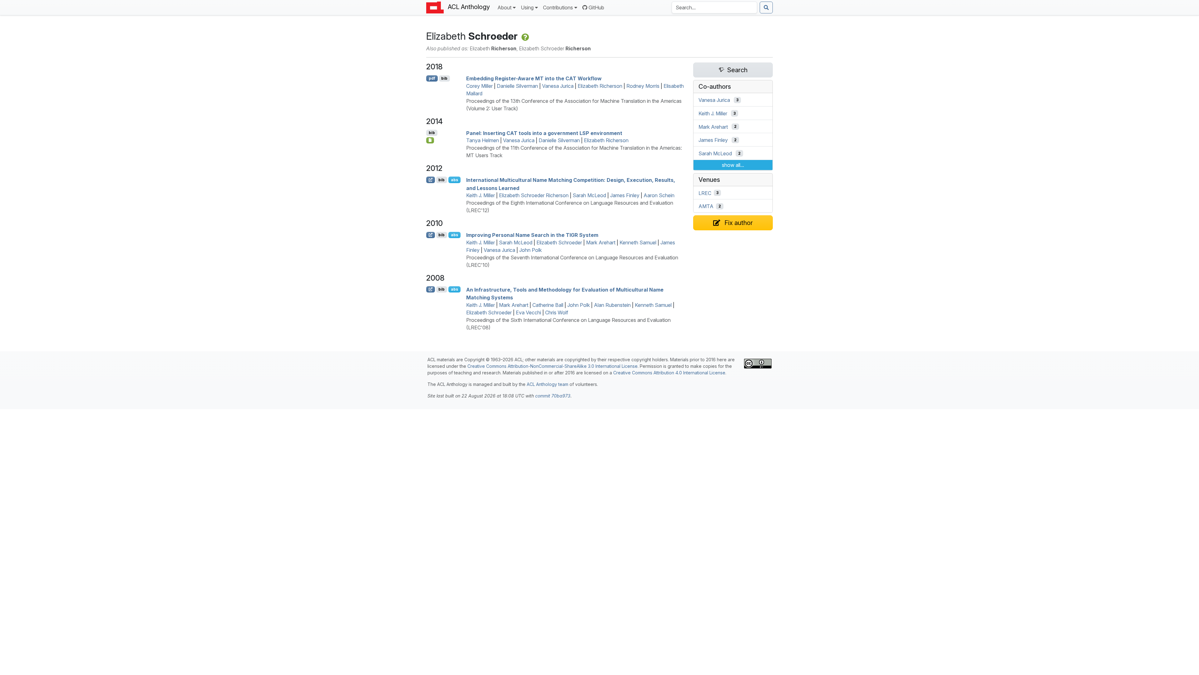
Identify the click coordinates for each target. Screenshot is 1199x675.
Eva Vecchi (528, 312)
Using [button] (527, 7)
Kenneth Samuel (637, 242)
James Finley (624, 195)
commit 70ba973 (552, 395)
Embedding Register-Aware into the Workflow (534, 78)
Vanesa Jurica (558, 86)
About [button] (504, 7)
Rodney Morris (642, 86)
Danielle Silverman (517, 86)
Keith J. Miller (480, 195)
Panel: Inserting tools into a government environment (544, 133)
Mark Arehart (600, 242)
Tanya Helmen (482, 140)
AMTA (705, 206)
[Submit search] (766, 7)
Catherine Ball (547, 305)
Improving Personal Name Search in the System (532, 235)
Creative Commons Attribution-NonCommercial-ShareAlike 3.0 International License (552, 366)
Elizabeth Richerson (600, 86)
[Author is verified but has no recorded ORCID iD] (524, 36)
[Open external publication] (430, 180)
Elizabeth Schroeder (559, 242)
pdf (432, 78)
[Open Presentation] (430, 140)
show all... (733, 165)
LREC (704, 193)
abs (454, 180)
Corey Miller (479, 86)
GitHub (596, 7)
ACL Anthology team (547, 384)
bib (444, 78)
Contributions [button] (558, 7)
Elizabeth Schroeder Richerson (534, 195)
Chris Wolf (556, 312)
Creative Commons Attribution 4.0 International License (669, 372)
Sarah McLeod (589, 195)
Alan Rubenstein (612, 305)
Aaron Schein (659, 195)
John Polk (530, 250)
